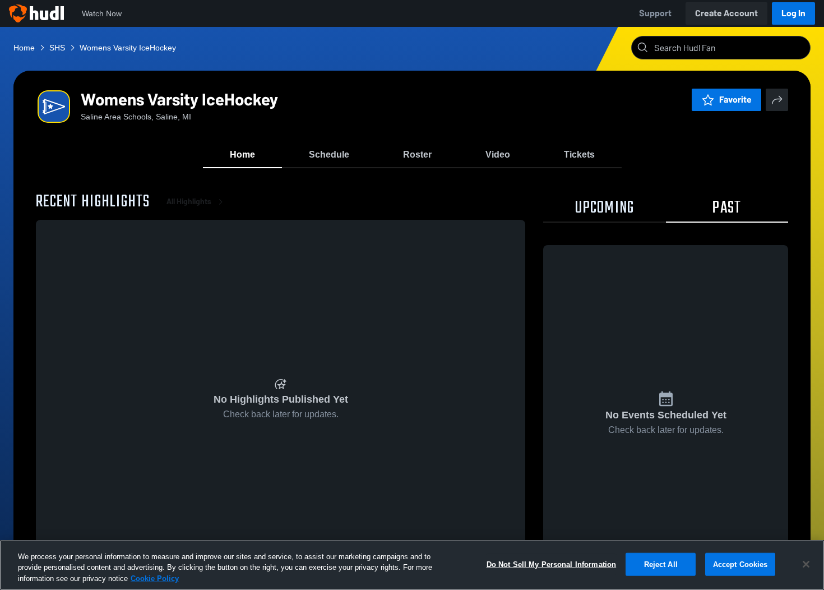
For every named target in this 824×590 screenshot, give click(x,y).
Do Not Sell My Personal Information (552, 564)
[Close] (806, 564)
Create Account (726, 13)
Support (655, 13)
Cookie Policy (155, 578)
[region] (412, 565)
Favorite (735, 99)
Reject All (661, 564)
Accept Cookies (740, 564)
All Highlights (188, 201)
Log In (793, 13)
